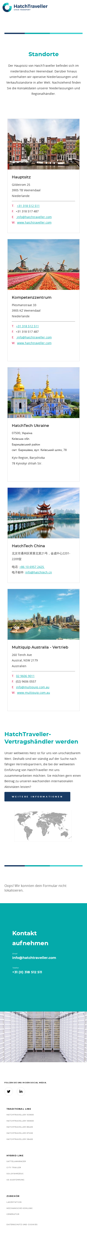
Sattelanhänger (16, 1161)
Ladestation (14, 1202)
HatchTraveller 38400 (20, 1139)
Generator (13, 1214)
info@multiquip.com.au (32, 687)
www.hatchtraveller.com (34, 222)
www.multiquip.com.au (33, 693)
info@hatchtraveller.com (34, 217)
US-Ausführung (15, 1180)
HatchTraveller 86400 (20, 1127)
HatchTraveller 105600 (20, 1121)
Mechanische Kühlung (20, 1208)
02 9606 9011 (25, 676)
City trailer (14, 1168)
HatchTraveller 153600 (20, 1115)
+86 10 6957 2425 (32, 567)
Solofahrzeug (15, 1174)
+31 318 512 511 (28, 206)
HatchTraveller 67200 (20, 1133)
